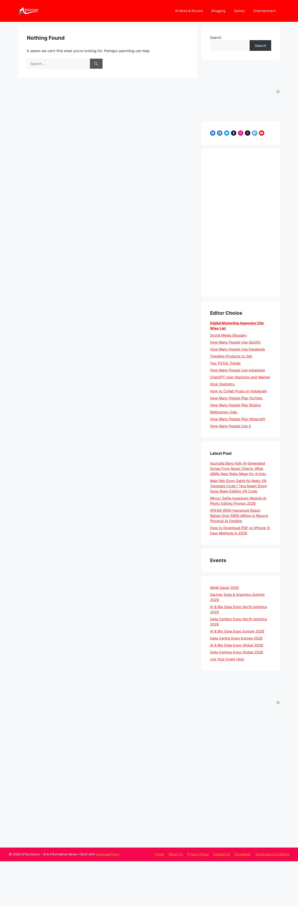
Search (215, 37)
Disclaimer (243, 854)
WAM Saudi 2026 (224, 587)
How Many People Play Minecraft (237, 419)
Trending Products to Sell (231, 356)
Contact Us (221, 854)
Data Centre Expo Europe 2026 (236, 638)
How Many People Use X (230, 426)
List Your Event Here (227, 659)
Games (239, 11)
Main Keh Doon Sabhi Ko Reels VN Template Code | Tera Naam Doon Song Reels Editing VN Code (238, 486)
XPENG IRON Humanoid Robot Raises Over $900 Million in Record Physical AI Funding (239, 515)
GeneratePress (107, 854)
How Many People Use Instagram (237, 370)
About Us (176, 854)
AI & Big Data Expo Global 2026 (236, 645)
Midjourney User (224, 412)
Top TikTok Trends (225, 363)
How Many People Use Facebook (237, 349)
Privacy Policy (198, 854)
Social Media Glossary (228, 335)
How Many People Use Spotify (235, 342)
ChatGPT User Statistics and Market (240, 377)
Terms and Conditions (272, 854)
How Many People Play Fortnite (236, 398)
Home (159, 854)
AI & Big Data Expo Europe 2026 (237, 631)
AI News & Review (189, 11)
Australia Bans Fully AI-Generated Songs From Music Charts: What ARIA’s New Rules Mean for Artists (238, 468)
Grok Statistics (222, 384)
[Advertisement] (240, 222)
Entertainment (264, 11)
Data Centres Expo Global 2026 (236, 652)
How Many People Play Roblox (235, 405)
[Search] (96, 64)
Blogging (218, 11)
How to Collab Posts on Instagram (238, 391)
